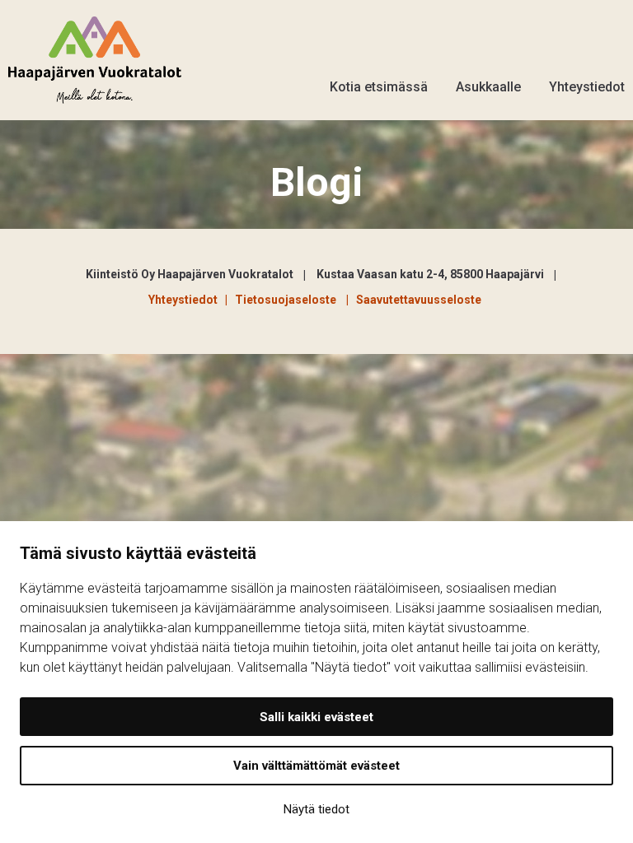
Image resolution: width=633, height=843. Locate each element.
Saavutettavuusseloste (418, 299)
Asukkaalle (488, 87)
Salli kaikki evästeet (316, 717)
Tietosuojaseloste (288, 299)
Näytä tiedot (316, 809)
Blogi (316, 182)
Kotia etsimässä (379, 87)
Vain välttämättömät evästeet (316, 765)
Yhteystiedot (587, 87)
